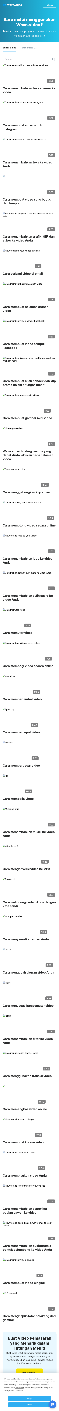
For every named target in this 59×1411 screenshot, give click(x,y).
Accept (29, 1398)
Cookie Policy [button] (19, 1388)
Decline (29, 1405)
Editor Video (9, 47)
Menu (50, 5)
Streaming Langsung (30, 47)
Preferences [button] (19, 1391)
